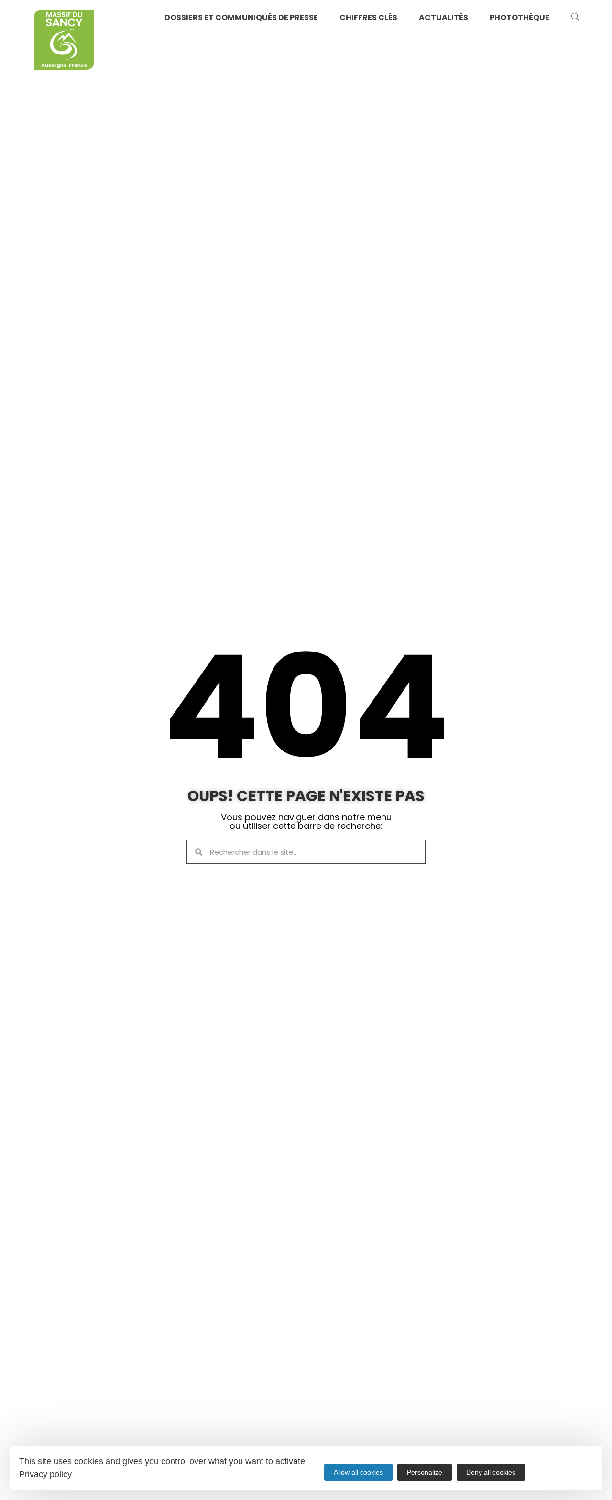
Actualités (443, 17)
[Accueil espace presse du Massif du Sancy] (64, 42)
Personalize (424, 1472)
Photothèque (519, 17)
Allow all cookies (358, 1472)
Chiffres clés (368, 17)
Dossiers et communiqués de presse (241, 17)
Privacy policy (45, 1474)
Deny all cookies (490, 1472)
